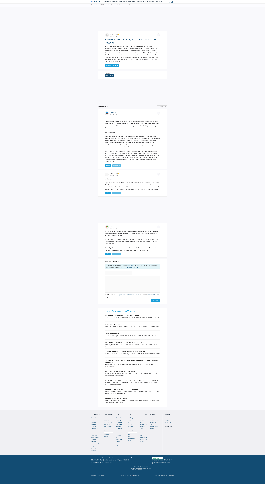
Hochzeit (130, 424)
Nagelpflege (119, 439)
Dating (129, 420)
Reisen (141, 431)
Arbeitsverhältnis (154, 420)
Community (168, 418)
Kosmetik (118, 435)
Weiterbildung (154, 426)
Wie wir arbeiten (169, 432)
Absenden (156, 300)
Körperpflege (119, 431)
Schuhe (118, 441)
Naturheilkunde (95, 444)
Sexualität (130, 426)
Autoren (167, 430)
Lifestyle (139, 1)
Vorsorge (93, 448)
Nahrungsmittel (108, 426)
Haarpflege (119, 424)
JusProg (154, 463)
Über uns (169, 426)
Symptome (94, 446)
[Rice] (107, 227)
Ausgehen (142, 418)
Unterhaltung (143, 437)
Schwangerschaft (132, 445)
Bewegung (106, 434)
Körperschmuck (120, 433)
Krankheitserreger (96, 437)
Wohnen (142, 441)
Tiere (141, 435)
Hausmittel (94, 431)
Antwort (108, 277)
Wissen (152, 428)
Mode (117, 437)
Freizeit (142, 420)
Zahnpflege (119, 446)
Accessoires (119, 418)
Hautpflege (119, 428)
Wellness (93, 450)
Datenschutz (164, 475)
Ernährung (115, 1)
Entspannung (94, 428)
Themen (98, 5)
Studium (152, 424)
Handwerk (142, 426)
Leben (129, 440)
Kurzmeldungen (153, 1)
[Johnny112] (107, 113)
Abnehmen (107, 418)
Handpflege (119, 426)
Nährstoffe (107, 424)
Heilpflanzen (94, 433)
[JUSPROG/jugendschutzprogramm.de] (157, 458)
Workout (106, 436)
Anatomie (93, 420)
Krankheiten (94, 435)
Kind (129, 436)
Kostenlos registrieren (132, 267)
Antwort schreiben (112, 65)
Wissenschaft (143, 439)
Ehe (129, 422)
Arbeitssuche (153, 418)
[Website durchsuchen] (168, 1)
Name (107, 271)
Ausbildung (153, 422)
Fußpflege (118, 420)
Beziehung (130, 418)
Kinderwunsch (131, 438)
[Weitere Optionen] (158, 35)
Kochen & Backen (108, 422)
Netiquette (168, 422)
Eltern (104, 5)
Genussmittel (143, 424)
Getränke (106, 420)
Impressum (158, 475)
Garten (141, 422)
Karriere (145, 1)
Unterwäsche (119, 444)
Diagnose (93, 426)
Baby (129, 434)
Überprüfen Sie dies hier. (137, 469)
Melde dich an (131, 265)
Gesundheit (107, 1)
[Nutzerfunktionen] (172, 1)
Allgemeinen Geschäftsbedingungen (128, 295)
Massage (93, 441)
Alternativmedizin (95, 418)
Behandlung (94, 424)
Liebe (129, 1)
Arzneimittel (94, 422)
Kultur (141, 428)
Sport (120, 1)
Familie (134, 1)
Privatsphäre (171, 475)
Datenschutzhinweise (153, 295)
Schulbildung (131, 443)
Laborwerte (94, 439)
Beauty (125, 1)
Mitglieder (168, 420)
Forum (160, 1)
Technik (142, 433)
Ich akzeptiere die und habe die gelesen (133, 296)
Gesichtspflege (120, 422)
